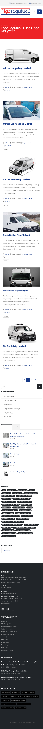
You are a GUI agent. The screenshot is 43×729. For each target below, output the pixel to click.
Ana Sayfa (4, 25)
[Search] (34, 11)
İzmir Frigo (4, 640)
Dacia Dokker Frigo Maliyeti (16, 235)
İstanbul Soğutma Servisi (9, 626)
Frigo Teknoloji (15, 673)
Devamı (6, 94)
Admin (7, 87)
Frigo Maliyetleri (27, 87)
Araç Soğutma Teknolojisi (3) (13, 409)
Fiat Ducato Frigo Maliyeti (15, 290)
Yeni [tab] (16, 427)
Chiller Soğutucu (6, 624)
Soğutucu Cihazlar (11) (11, 400)
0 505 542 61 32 (36, 3)
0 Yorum (8, 90)
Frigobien (7, 550)
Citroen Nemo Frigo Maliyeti (16, 179)
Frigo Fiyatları (14, 454)
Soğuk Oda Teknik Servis (9, 632)
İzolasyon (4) (8, 405)
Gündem (13, 667)
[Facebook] (13, 609)
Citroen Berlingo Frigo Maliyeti (17, 123)
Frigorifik (13, 463)
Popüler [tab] (6, 427)
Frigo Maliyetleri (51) (10, 396)
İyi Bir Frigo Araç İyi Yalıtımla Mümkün (14, 671)
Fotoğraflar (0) (8, 413)
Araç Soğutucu (6, 637)
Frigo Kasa (4, 647)
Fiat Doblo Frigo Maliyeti (18, 472)
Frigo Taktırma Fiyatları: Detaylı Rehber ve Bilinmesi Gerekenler (24, 435)
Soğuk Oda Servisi (7, 629)
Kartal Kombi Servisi (7, 634)
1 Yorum (7, 368)
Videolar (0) (7, 417)
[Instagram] (3, 609)
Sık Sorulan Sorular (7, 650)
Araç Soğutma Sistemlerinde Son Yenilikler (16, 677)
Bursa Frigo (5, 645)
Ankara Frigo (5, 642)
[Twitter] (8, 609)
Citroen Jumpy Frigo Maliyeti (17, 68)
